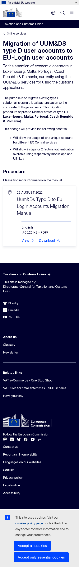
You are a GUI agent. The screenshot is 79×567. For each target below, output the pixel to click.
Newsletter (10, 352)
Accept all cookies (32, 546)
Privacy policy (13, 477)
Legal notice (11, 485)
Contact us (10, 447)
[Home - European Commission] (12, 12)
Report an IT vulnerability (20, 454)
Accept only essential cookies (41, 557)
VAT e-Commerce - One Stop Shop (28, 380)
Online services (16, 33)
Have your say (13, 396)
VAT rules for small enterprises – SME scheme (34, 388)
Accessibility (11, 493)
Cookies (8, 470)
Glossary (9, 345)
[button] (27, 240)
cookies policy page (29, 523)
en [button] (53, 12)
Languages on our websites (22, 462)
